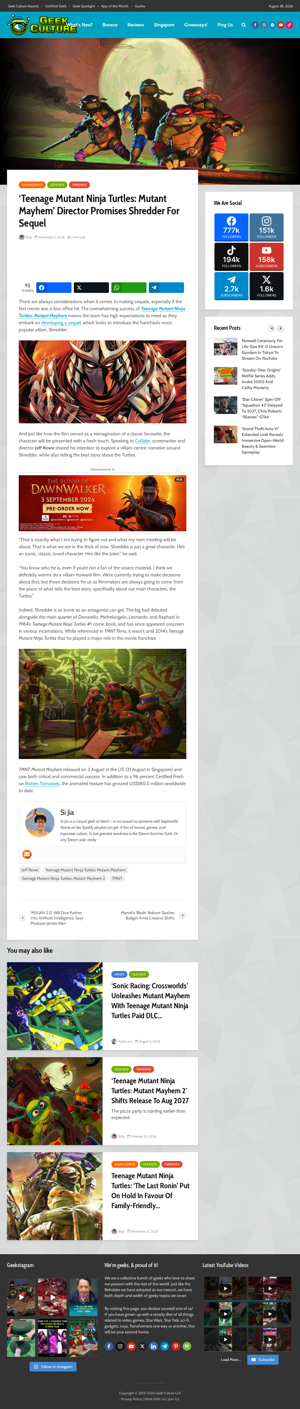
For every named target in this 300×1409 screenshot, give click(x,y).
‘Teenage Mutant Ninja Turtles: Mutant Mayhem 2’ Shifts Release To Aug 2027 (150, 1090)
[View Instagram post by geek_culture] (32, 1312)
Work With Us (155, 1399)
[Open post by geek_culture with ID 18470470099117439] (21, 1297)
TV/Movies (79, 185)
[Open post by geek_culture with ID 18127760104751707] (83, 1297)
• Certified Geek (53, 6)
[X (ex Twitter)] (142, 1346)
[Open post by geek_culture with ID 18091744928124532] (21, 1338)
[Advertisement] (125, 262)
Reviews (135, 25)
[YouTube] (131, 1346)
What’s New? (79, 25)
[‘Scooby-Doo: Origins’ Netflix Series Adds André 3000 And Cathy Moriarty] (225, 375)
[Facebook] (109, 1346)
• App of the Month (113, 6)
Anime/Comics (32, 185)
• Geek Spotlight (82, 6)
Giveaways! (195, 25)
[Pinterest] (175, 1346)
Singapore (164, 25)
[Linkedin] (153, 1346)
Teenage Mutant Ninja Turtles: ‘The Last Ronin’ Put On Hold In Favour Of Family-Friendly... (150, 1190)
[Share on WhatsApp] (128, 287)
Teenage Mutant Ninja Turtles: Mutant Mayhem (85, 869)
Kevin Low (125, 1041)
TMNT (117, 878)
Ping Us (225, 25)
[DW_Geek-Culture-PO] (102, 502)
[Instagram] (120, 1346)
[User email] (27, 854)
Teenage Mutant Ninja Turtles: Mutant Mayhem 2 (63, 878)
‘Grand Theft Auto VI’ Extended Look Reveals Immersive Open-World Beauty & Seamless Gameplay (263, 440)
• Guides (138, 6)
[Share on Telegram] (166, 287)
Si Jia (28, 237)
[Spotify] (187, 1346)
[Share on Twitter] (91, 287)
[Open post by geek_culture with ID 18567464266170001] (52, 1338)
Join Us (173, 1399)
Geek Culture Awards (23, 6)
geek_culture (21, 1283)
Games (119, 974)
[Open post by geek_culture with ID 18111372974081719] (83, 1338)
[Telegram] (164, 1346)
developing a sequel (61, 322)
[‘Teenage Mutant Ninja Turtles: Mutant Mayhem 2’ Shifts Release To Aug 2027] (55, 1101)
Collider (142, 441)
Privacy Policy (131, 1399)
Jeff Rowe (30, 869)
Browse (110, 25)
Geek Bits (57, 185)
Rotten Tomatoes (42, 783)
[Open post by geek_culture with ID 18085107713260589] (52, 1297)
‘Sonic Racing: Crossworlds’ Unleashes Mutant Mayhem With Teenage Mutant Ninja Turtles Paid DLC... (150, 1000)
